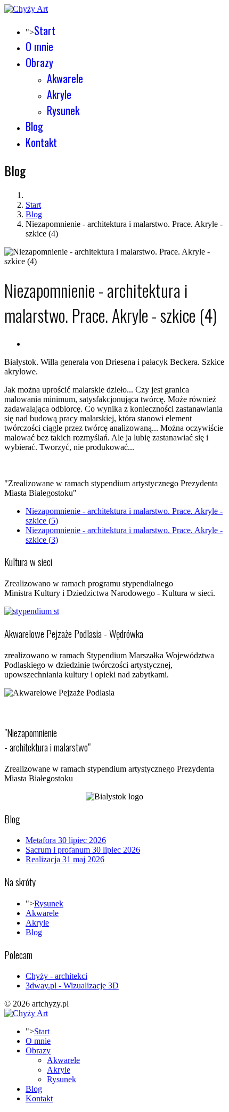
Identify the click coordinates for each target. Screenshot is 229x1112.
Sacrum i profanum (83, 849)
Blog (34, 126)
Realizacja (65, 859)
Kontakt (41, 142)
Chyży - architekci (56, 975)
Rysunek (63, 110)
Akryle (59, 94)
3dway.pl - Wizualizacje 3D (72, 985)
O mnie (39, 46)
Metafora (66, 840)
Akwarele (65, 78)
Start (44, 30)
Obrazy (39, 62)
